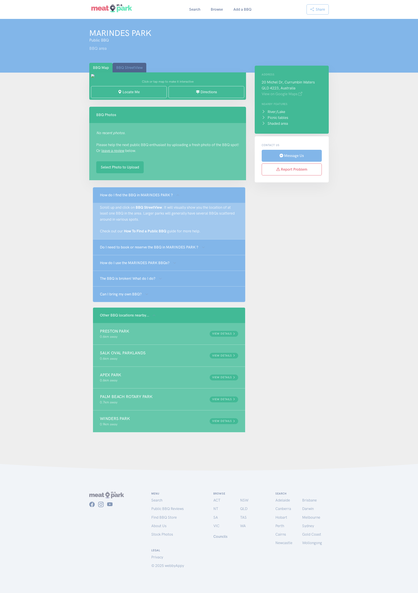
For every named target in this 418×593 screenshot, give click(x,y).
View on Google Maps (280, 94)
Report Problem (293, 169)
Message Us (293, 155)
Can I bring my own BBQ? (121, 294)
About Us (159, 526)
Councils (220, 536)
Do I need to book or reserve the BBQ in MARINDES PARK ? (149, 247)
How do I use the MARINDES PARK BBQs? (135, 263)
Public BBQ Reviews (167, 508)
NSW (244, 500)
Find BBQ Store (164, 517)
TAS (243, 517)
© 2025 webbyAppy (167, 565)
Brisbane (309, 500)
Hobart (281, 517)
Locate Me (131, 92)
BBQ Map (101, 67)
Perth (279, 526)
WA (243, 526)
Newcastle (283, 543)
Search (194, 9)
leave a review (112, 150)
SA (215, 517)
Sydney (308, 526)
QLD (244, 508)
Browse (217, 9)
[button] (169, 334)
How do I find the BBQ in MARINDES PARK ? (136, 195)
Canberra (283, 508)
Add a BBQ (242, 9)
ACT (216, 500)
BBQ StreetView (129, 67)
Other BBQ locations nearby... (124, 315)
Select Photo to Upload (120, 167)
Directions (208, 92)
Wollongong (312, 543)
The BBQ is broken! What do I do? (127, 278)
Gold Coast (311, 534)
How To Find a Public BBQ (145, 231)
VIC (216, 526)
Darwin (308, 508)
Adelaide (282, 500)
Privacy (157, 557)
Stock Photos (162, 534)
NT (215, 508)
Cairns (280, 534)
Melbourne (311, 517)
